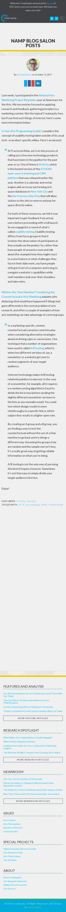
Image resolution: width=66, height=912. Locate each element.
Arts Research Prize (12, 852)
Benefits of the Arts (13, 827)
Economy (21, 501)
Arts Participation (11, 824)
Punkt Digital (34, 907)
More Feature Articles (33, 718)
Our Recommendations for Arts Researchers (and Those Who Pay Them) (33, 694)
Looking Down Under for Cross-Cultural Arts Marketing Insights (29, 747)
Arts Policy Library (12, 856)
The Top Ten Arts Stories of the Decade (22, 779)
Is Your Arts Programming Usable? (22, 131)
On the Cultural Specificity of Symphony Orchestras (28, 707)
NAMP (44, 504)
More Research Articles (33, 759)
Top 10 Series (10, 860)
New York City (39, 191)
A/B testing (37, 348)
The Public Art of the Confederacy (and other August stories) (32, 789)
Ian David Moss (24, 74)
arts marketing (32, 504)
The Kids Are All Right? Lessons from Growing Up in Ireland (31, 752)
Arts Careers (9, 820)
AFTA (21, 504)
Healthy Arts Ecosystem (15, 885)
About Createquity (12, 877)
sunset (50, 3)
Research (31, 501)
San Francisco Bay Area (26, 196)
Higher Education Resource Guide (19, 849)
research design (56, 504)
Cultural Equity (10, 831)
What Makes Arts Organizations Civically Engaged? (27, 737)
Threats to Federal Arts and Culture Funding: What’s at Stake (32, 711)
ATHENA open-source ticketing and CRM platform (30, 173)
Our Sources (9, 888)
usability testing (24, 231)
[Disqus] (33, 548)
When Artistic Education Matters (19, 741)
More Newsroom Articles (33, 801)
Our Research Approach (15, 881)
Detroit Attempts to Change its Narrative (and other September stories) (28, 784)
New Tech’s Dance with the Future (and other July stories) (31, 794)
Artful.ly (44, 164)
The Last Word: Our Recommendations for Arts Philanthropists (26, 701)
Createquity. (9, 18)
